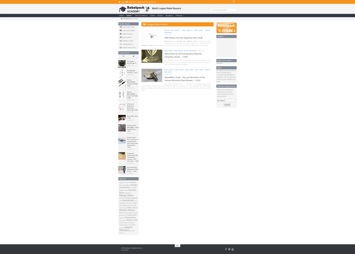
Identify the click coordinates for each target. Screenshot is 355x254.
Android (127, 183)
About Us (131, 2)
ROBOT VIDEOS (178, 51)
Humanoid (127, 200)
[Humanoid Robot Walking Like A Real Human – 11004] (122, 170)
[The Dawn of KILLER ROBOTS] (122, 64)
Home (123, 2)
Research (122, 218)
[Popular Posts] (134, 56)
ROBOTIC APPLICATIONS (129, 48)
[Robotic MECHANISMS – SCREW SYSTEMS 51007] (122, 82)
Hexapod (128, 198)
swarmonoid (121, 228)
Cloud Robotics (133, 187)
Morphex (121, 213)
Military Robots (132, 207)
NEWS (121, 15)
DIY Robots (125, 190)
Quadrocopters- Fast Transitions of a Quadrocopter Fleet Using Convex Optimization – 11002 (133, 142)
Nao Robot (121, 215)
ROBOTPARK (124, 250)
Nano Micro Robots (128, 213)
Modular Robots (127, 210)
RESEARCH (169, 15)
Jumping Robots (122, 203)
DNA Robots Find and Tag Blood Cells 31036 (184, 37)
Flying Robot (127, 193)
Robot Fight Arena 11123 (132, 117)
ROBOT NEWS (198, 30)
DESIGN (160, 15)
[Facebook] (226, 249)
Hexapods (134, 198)
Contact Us (152, 2)
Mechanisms (124, 208)
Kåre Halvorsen (129, 203)
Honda (120, 201)
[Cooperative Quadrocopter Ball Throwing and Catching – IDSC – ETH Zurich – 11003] (122, 156)
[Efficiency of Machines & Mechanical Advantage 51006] (122, 106)
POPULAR (179, 15)
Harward (121, 198)
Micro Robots (169, 70)
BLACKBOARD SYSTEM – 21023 (132, 72)
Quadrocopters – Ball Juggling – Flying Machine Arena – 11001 (132, 128)
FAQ (231, 79)
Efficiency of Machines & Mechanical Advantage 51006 (132, 107)
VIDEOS (128, 15)
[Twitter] (229, 249)
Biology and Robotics (172, 30)
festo (121, 192)
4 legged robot (122, 182)
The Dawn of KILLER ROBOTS (131, 62)
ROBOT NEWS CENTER (129, 27)
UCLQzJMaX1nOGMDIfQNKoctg (225, 75)
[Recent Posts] (123, 56)
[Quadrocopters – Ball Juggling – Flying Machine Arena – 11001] (122, 128)
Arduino (133, 182)
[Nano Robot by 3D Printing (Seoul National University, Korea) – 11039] (151, 56)
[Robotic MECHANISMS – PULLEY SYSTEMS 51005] (122, 94)
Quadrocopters (132, 215)
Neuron (125, 215)
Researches (130, 217)
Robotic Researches (190, 51)
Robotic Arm (132, 220)
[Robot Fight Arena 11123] (122, 118)
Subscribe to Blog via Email (226, 86)
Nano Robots (187, 30)
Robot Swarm (126, 225)
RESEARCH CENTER (128, 41)
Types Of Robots (141, 15)
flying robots (126, 195)
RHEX (120, 220)
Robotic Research (124, 223)
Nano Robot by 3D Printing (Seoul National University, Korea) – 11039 (183, 55)
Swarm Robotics (126, 228)
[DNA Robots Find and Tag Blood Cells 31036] (151, 35)
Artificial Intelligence (125, 185)
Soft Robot (132, 225)
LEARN (152, 15)
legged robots (127, 205)
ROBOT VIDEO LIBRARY (129, 31)
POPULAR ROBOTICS (127, 44)
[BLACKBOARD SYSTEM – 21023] (122, 73)
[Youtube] (232, 249)
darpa (121, 190)
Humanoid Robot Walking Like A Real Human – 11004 (132, 169)
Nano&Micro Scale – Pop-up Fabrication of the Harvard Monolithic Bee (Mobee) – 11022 (185, 79)
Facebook (220, 36)
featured (132, 190)
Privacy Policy (141, 2)
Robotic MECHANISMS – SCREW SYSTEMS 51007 (132, 83)
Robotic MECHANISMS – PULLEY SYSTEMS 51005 (132, 95)
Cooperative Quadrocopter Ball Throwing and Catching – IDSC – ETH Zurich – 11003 (133, 157)
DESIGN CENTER (127, 37)
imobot (135, 201)
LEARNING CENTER (127, 34)
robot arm (124, 220)
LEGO (132, 205)
